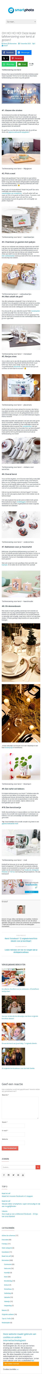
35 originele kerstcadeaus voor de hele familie (18, 1068)
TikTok (12, 872)
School (6, 1285)
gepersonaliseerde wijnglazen (19, 132)
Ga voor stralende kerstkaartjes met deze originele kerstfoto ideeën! (20, 1017)
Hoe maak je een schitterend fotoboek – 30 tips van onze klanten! (20, 1215)
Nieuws (4, 1310)
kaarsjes (4, 565)
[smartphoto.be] (4, 1175)
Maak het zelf (6, 1193)
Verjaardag (7, 1305)
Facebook (27, 870)
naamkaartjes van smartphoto (12, 193)
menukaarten (35, 311)
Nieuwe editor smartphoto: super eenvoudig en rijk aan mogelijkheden (21, 1205)
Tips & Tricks (6, 1318)
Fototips (4, 1244)
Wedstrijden (6, 1323)
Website (5, 1139)
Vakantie (4, 1211)
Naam (4, 1122)
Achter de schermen (8, 1235)
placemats (17, 367)
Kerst (5, 43)
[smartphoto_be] (13, 1175)
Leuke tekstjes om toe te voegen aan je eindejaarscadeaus (21, 951)
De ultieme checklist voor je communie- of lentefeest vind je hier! (20, 990)
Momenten (13, 43)
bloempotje (9, 747)
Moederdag (8, 1281)
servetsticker (27, 426)
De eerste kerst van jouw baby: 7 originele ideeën (19, 1043)
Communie (7, 1264)
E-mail (5, 1130)
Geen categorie (7, 1248)
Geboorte (7, 1268)
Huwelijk (7, 1273)
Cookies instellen (9, 1369)
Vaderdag (7, 1293)
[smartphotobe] (9, 1175)
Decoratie (5, 1240)
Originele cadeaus (8, 1314)
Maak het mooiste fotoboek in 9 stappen (17, 1196)
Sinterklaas (8, 1289)
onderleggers (21, 502)
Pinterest (5, 872)
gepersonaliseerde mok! (10, 823)
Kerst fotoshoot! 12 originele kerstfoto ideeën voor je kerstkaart (21, 939)
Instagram (35, 870)
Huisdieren (5, 1252)
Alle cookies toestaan (12, 1364)
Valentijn (7, 1301)
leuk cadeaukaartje (8, 256)
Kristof (5, 901)
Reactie (5, 1095)
